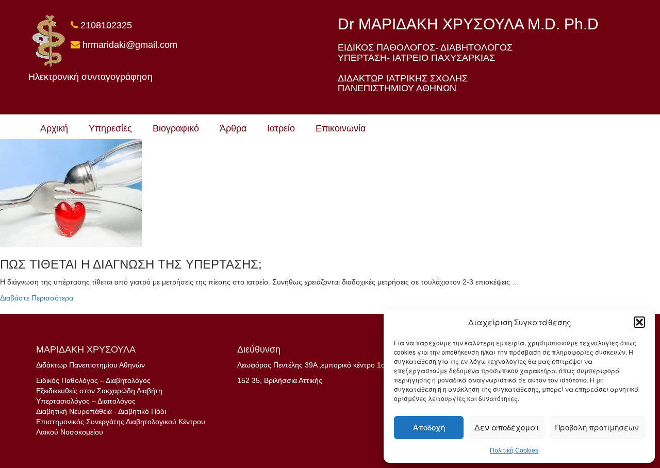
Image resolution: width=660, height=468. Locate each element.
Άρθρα (233, 128)
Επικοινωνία (341, 128)
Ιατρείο (281, 128)
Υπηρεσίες (110, 128)
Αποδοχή (429, 427)
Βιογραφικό (176, 128)
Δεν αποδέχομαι (506, 427)
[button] (639, 322)
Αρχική (54, 128)
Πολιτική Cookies (514, 450)
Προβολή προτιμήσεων (597, 427)
